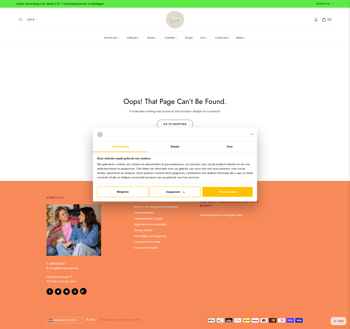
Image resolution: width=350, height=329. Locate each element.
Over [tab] (230, 146)
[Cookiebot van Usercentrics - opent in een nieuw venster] (237, 134)
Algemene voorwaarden (150, 224)
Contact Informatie (147, 242)
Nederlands (323, 3)
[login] (316, 19)
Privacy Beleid (143, 230)
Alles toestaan (227, 191)
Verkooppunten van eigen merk (221, 215)
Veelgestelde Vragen (148, 218)
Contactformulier (146, 248)
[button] (20, 19)
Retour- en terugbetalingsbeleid (156, 207)
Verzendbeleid (144, 213)
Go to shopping (175, 124)
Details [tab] (175, 146)
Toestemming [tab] (120, 146)
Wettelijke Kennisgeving (150, 236)
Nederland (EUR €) (65, 320)
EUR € (31, 19)
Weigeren (123, 191)
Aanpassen (173, 191)
